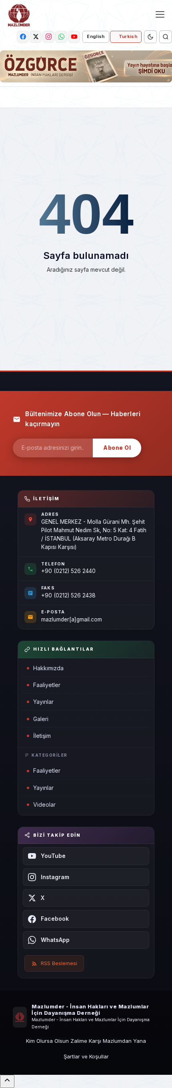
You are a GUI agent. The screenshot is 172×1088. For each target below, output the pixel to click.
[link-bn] (86, 66)
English (95, 36)
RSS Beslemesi (59, 963)
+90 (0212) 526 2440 (68, 571)
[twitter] (36, 37)
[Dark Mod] (150, 36)
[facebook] (23, 37)
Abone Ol (117, 448)
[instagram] (48, 37)
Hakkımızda (48, 668)
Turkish (128, 36)
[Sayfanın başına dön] (7, 1081)
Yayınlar (43, 701)
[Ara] (165, 36)
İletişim (42, 735)
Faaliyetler (46, 684)
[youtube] (74, 37)
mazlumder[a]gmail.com (71, 619)
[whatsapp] (61, 37)
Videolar (44, 804)
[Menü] (160, 14)
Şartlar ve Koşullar (86, 1056)
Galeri (40, 718)
